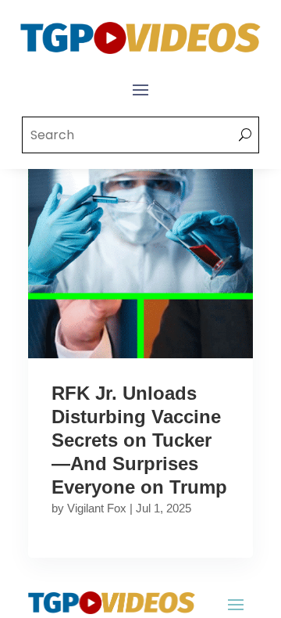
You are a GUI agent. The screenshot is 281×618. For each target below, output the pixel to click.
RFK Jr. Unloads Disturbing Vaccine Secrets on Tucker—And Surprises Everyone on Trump (139, 440)
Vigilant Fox (96, 508)
